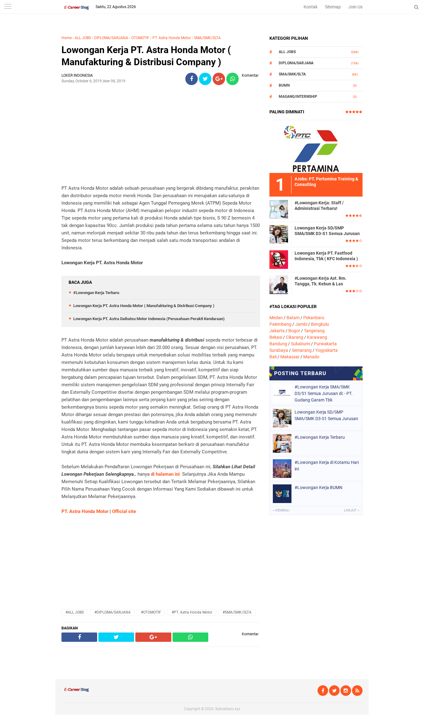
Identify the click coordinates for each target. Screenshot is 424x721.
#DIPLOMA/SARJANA (112, 612)
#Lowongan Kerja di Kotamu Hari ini (327, 465)
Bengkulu (320, 324)
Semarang (302, 350)
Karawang (317, 337)
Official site (124, 511)
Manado (311, 356)
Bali (273, 356)
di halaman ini (165, 474)
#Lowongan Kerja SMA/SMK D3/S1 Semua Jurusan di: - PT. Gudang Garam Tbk (324, 393)
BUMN (284, 85)
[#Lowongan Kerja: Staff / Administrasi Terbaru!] (278, 209)
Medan (276, 317)
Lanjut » (351, 510)
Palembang (280, 324)
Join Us (355, 6)
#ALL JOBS (74, 612)
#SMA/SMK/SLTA (237, 612)
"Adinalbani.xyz (227, 709)
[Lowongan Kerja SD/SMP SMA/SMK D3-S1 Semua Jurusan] (278, 234)
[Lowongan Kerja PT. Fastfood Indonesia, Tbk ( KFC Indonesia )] (278, 259)
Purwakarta (325, 343)
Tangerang (314, 330)
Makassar (290, 356)
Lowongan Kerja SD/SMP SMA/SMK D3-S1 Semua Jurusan (327, 230)
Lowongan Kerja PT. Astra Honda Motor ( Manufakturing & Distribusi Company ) (146, 55)
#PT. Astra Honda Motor (192, 612)
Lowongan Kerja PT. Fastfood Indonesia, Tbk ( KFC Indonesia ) (326, 256)
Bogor (294, 330)
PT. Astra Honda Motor (171, 38)
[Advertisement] (160, 133)
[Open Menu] (8, 7)
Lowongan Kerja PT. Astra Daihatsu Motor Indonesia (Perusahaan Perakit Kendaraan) (149, 318)
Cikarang (294, 337)
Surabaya (278, 350)
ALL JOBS (83, 38)
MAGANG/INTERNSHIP (298, 96)
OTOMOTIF (140, 38)
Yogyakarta (326, 350)
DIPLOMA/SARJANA (111, 38)
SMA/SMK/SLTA (207, 38)
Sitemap (333, 6)
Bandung (278, 343)
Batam (293, 317)
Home (66, 38)
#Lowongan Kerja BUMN (318, 487)
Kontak (311, 6)
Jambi (301, 324)
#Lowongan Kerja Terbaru (96, 292)
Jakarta (277, 330)
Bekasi (275, 337)
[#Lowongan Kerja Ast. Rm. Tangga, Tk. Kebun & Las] (278, 284)
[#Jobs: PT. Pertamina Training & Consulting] (316, 146)
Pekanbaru (313, 317)
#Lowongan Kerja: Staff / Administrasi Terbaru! (319, 205)
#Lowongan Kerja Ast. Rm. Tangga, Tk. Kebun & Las (320, 281)
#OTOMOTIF (151, 612)
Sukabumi (300, 343)
